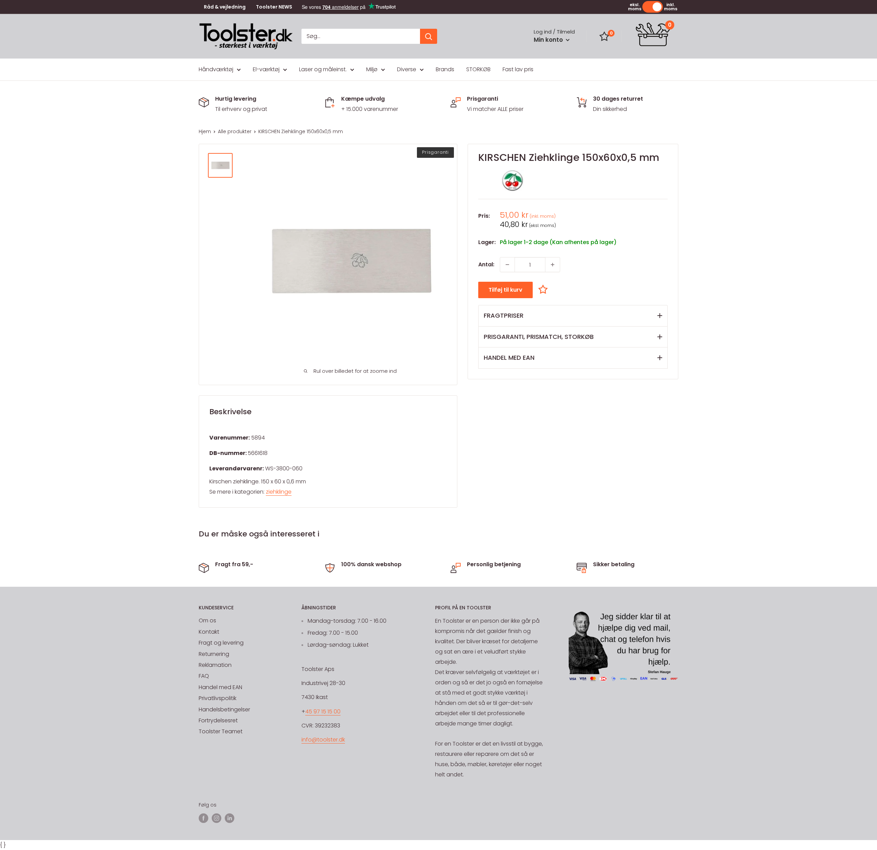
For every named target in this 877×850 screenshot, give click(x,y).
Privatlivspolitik (217, 698)
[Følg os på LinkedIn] (229, 818)
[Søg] (428, 36)
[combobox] (360, 36)
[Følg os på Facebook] (203, 818)
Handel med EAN (220, 687)
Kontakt (209, 632)
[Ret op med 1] (552, 264)
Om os (207, 620)
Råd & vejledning (225, 7)
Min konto (549, 40)
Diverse (406, 69)
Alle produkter (234, 131)
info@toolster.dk (323, 740)
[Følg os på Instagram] (216, 818)
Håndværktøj (216, 69)
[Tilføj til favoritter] (545, 289)
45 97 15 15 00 (323, 711)
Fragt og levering (221, 643)
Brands (445, 69)
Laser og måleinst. (323, 69)
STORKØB (478, 69)
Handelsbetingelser (224, 709)
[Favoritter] (604, 36)
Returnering (214, 654)
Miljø (372, 69)
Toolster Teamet (221, 731)
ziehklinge (279, 492)
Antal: (486, 264)
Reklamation (215, 665)
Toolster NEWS (274, 7)
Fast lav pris (518, 69)
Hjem (205, 131)
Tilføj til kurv (505, 290)
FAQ (204, 676)
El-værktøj (266, 69)
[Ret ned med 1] (507, 264)
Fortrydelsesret (218, 720)
